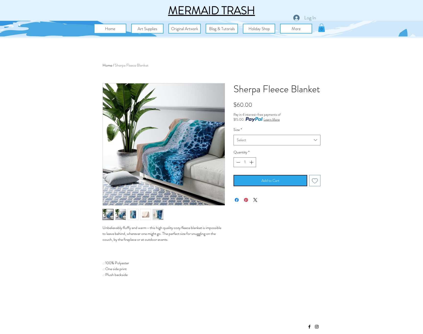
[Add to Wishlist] (314, 180)
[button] (147, 29)
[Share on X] (255, 200)
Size (238, 129)
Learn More (272, 119)
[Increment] (251, 162)
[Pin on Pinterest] (246, 200)
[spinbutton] (244, 162)
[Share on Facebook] (237, 200)
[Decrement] (237, 162)
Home (107, 65)
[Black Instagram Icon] (316, 326)
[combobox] (277, 140)
